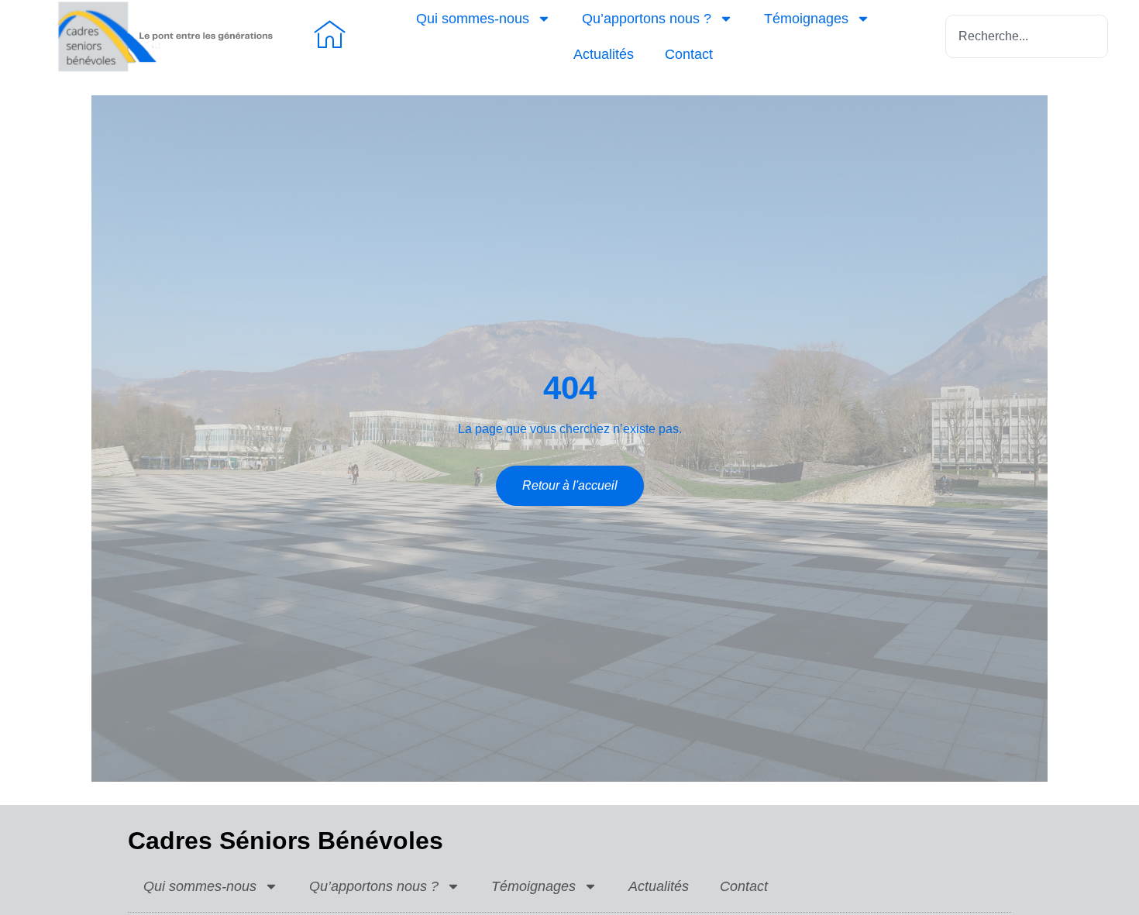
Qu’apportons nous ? (646, 18)
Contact (689, 54)
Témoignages (806, 18)
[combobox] (1026, 36)
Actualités (603, 54)
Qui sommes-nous (472, 18)
